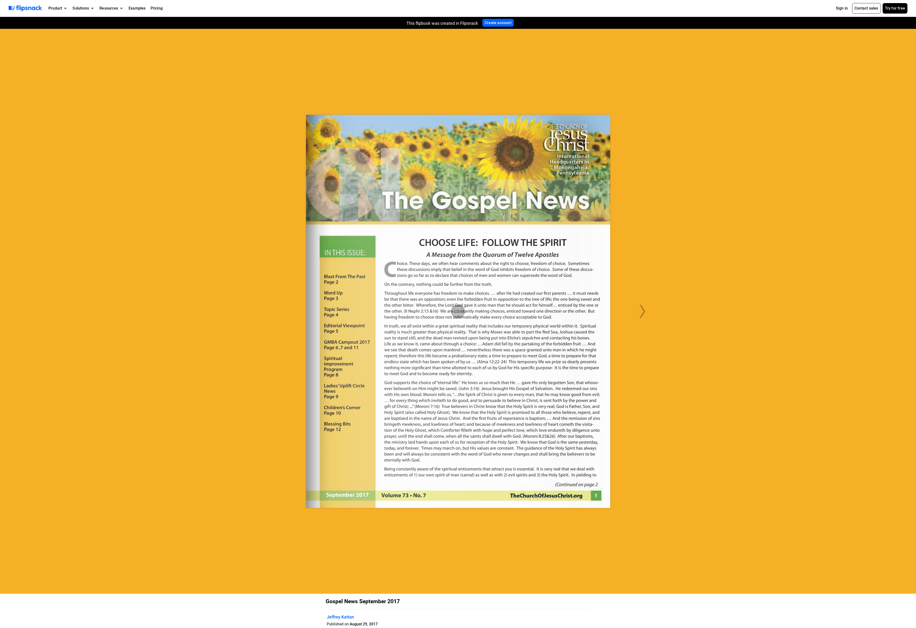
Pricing (157, 8)
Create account (498, 22)
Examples (137, 8)
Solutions (81, 8)
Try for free (895, 8)
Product (55, 8)
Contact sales (866, 8)
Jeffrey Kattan (340, 616)
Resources (108, 8)
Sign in (842, 8)
